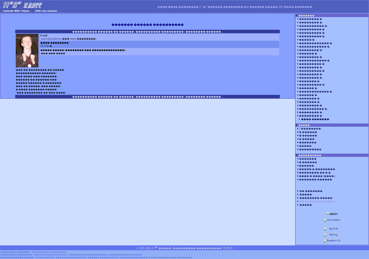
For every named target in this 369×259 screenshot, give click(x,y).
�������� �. (311, 19)
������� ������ (315, 179)
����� (305, 146)
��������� (310, 149)
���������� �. (313, 26)
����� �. (307, 39)
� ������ (308, 132)
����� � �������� (317, 169)
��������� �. (312, 29)
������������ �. (316, 43)
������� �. (309, 81)
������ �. (308, 53)
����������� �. (314, 46)
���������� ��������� (160, 31)
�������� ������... (204, 31)
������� (308, 142)
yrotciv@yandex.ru (51, 38)
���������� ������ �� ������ (103, 31)
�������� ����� (315, 198)
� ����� (307, 139)
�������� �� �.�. (315, 172)
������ (306, 165)
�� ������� (310, 191)
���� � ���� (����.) (317, 176)
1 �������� (310, 128)
